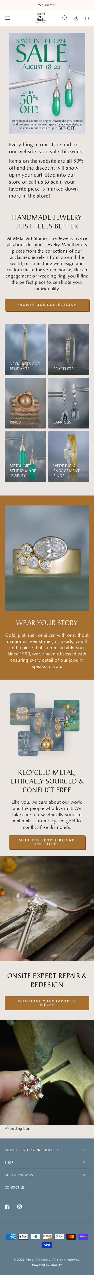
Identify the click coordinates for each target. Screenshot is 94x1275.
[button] (64, 18)
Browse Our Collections (47, 305)
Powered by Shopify (47, 1265)
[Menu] (7, 18)
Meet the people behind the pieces (47, 842)
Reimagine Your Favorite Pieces (47, 1003)
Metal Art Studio (38, 1259)
